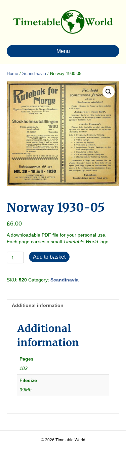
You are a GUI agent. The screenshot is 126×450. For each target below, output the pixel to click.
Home (12, 73)
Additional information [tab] (38, 305)
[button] (108, 92)
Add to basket (49, 257)
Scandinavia (34, 73)
